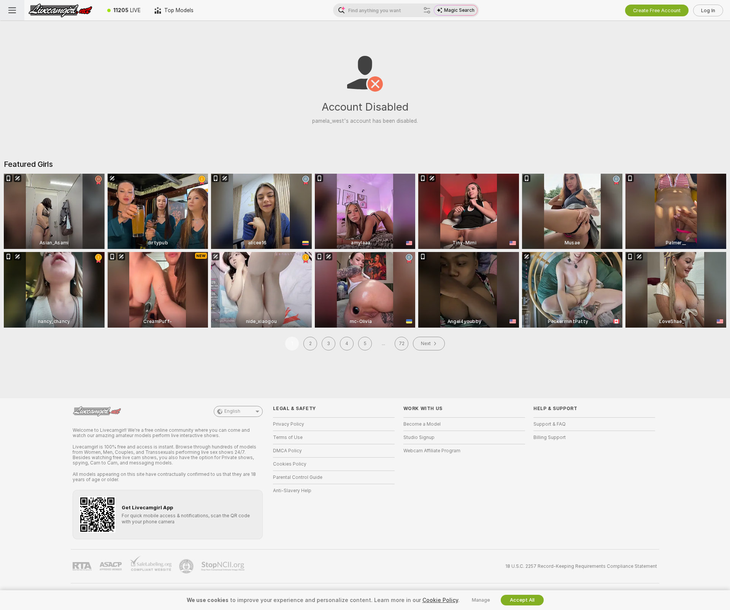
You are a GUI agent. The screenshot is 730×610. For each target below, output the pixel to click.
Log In (708, 10)
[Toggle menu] (12, 10)
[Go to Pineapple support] (187, 566)
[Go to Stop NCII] (223, 566)
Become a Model (422, 424)
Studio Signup (419, 437)
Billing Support (549, 437)
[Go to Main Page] (62, 10)
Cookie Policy (440, 600)
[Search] (427, 10)
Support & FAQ (549, 424)
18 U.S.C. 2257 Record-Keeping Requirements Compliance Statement (581, 566)
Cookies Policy (289, 464)
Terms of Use (288, 437)
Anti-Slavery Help (292, 490)
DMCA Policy (287, 450)
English (232, 411)
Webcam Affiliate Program (431, 450)
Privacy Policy (288, 424)
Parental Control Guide (297, 477)
